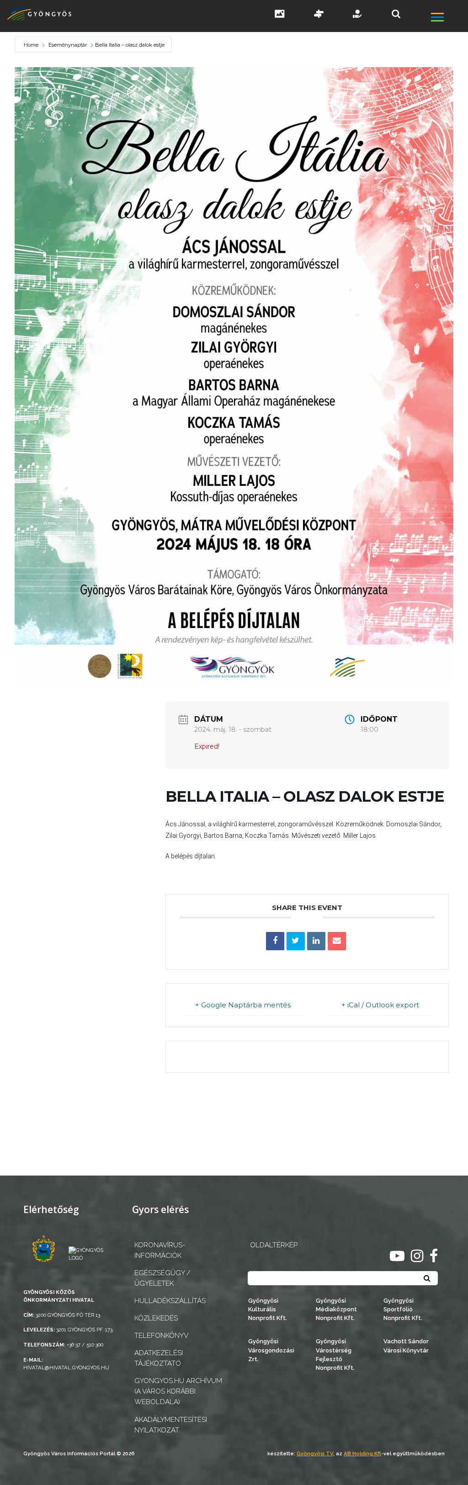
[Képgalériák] (280, 15)
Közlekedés (156, 1318)
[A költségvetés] (358, 15)
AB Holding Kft (362, 1453)
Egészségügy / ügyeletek (162, 1278)
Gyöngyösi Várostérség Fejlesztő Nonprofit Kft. (335, 1354)
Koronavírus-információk (159, 1250)
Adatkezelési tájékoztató (158, 1358)
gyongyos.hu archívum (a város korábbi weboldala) (178, 1391)
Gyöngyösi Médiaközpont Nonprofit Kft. (336, 1309)
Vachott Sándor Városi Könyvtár (406, 1345)
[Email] (337, 941)
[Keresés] (396, 14)
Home (32, 45)
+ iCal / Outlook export (380, 1005)
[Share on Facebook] (275, 941)
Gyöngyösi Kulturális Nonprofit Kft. (267, 1309)
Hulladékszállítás (170, 1301)
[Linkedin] (316, 941)
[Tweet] (296, 941)
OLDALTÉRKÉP (274, 1245)
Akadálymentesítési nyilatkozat (170, 1425)
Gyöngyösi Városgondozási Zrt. (271, 1350)
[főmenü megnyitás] (448, 18)
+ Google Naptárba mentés (243, 1005)
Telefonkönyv (161, 1335)
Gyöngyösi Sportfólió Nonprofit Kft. (402, 1309)
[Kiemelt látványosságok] (319, 15)
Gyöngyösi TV (315, 1453)
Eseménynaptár (67, 45)
